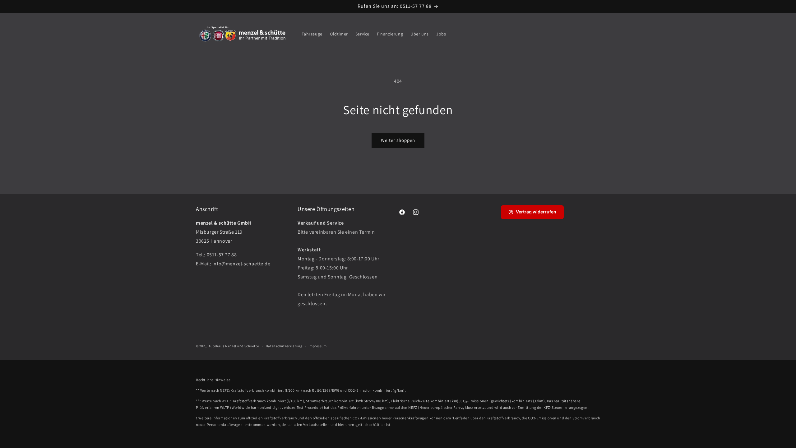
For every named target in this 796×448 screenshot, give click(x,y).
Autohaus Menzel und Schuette (234, 346)
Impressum (317, 346)
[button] (581, 34)
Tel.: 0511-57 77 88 (216, 254)
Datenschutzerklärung (284, 346)
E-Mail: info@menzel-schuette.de (233, 263)
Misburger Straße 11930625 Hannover (224, 232)
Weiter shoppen (398, 140)
